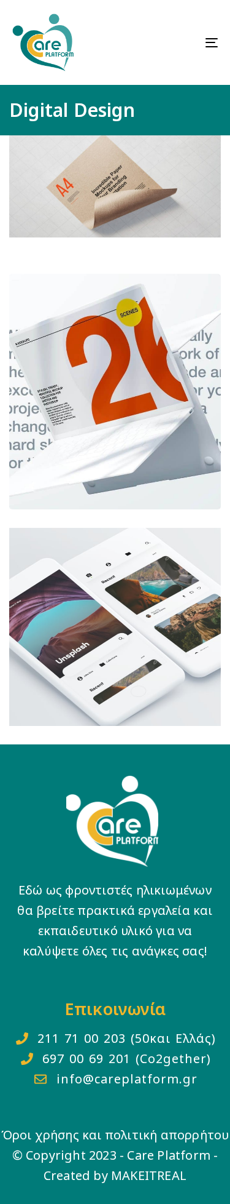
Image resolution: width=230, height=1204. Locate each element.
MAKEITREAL (148, 1175)
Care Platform (168, 1155)
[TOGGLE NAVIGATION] (183, 42)
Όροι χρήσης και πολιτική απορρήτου (115, 1134)
